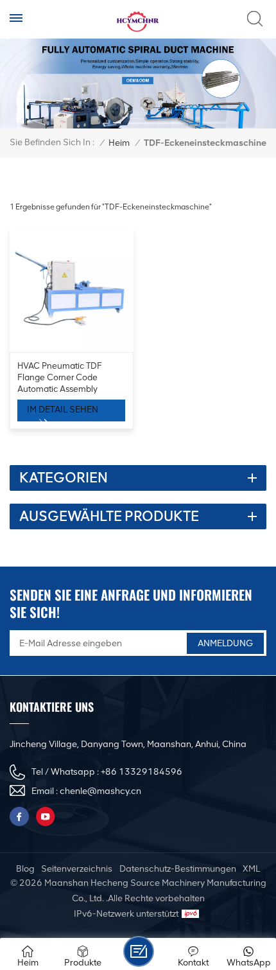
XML (251, 868)
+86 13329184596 (141, 771)
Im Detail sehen (62, 409)
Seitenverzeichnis (76, 868)
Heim (119, 143)
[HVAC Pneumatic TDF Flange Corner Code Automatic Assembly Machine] (72, 291)
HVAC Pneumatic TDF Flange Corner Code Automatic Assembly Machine (59, 377)
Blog (25, 868)
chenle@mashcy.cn (100, 791)
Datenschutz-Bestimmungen (177, 868)
